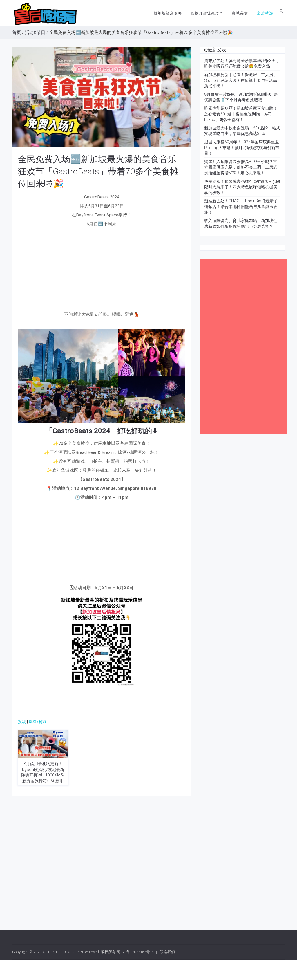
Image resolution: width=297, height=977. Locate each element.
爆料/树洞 (38, 721)
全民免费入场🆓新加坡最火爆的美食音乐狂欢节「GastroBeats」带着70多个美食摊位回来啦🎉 (98, 171)
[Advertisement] (101, 270)
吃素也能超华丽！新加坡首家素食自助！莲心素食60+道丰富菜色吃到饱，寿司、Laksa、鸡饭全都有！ (240, 114)
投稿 (22, 721)
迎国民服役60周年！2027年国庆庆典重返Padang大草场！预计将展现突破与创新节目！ (241, 148)
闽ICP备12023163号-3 (135, 952)
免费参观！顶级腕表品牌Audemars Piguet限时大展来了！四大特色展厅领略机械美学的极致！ (242, 187)
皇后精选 (265, 13)
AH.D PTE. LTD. (54, 952)
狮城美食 (240, 13)
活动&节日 (35, 32)
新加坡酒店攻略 (168, 13)
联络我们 (167, 952)
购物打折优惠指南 (207, 13)
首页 (16, 32)
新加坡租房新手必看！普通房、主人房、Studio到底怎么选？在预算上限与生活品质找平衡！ (240, 80)
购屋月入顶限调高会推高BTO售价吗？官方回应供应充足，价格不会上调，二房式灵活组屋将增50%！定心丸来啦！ (240, 167)
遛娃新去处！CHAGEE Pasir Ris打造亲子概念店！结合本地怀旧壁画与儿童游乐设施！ (241, 206)
